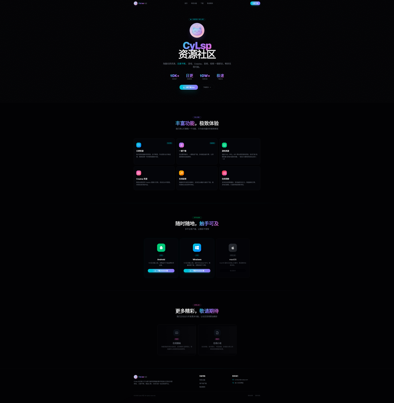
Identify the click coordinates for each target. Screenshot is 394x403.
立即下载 (255, 3)
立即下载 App (190, 87)
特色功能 (194, 3)
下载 (202, 3)
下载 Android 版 (162, 271)
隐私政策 (250, 395)
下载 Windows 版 (198, 271)
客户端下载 (203, 383)
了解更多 (206, 87)
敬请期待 (210, 3)
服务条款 (257, 395)
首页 (186, 3)
